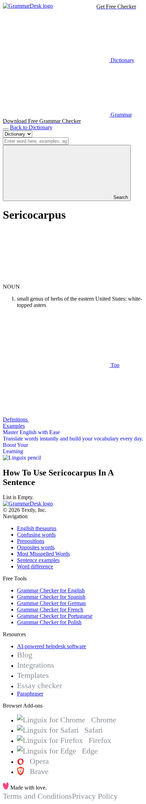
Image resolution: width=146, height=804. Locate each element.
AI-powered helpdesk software (51, 646)
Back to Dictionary (31, 127)
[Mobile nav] (6, 129)
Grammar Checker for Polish (49, 622)
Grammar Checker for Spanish (51, 597)
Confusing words (36, 535)
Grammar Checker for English (51, 590)
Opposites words (36, 547)
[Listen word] (56, 280)
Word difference (35, 566)
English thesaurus (36, 528)
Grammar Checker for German (51, 603)
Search (120, 197)
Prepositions (30, 541)
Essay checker (39, 685)
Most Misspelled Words (43, 554)
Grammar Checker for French (50, 610)
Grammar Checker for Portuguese (54, 616)
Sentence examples (38, 560)
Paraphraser (30, 694)
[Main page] (28, 6)
